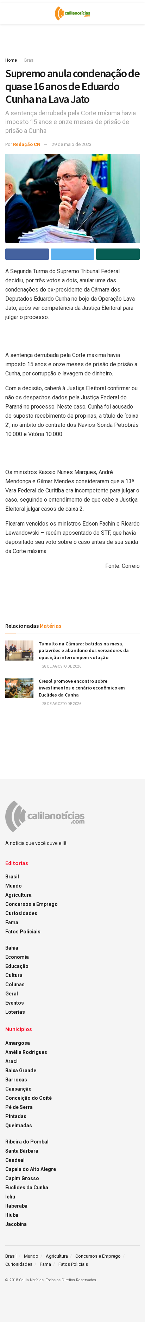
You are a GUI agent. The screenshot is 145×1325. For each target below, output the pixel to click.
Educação (17, 966)
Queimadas (18, 1125)
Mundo (13, 886)
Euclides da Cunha (26, 1187)
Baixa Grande (20, 1070)
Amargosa (17, 1043)
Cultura (14, 975)
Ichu (10, 1197)
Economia (17, 957)
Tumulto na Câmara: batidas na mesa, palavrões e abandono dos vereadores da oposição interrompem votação (84, 650)
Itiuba (11, 1215)
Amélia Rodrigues (26, 1052)
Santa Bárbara (21, 1151)
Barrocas (16, 1079)
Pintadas (15, 1116)
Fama (11, 922)
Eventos (14, 1003)
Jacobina (16, 1224)
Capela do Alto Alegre (30, 1169)
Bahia (11, 948)
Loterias (15, 1012)
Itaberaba (16, 1206)
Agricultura (18, 895)
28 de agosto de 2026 (61, 666)
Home (11, 60)
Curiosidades (21, 913)
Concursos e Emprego (31, 904)
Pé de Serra (19, 1107)
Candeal (15, 1160)
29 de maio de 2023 (72, 144)
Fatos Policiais (22, 931)
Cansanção (18, 1089)
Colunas (15, 984)
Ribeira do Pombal (27, 1142)
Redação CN (26, 144)
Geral (11, 993)
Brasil (30, 60)
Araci (11, 1061)
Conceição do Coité (28, 1098)
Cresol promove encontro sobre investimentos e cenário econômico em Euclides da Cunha (82, 688)
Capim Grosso (22, 1178)
